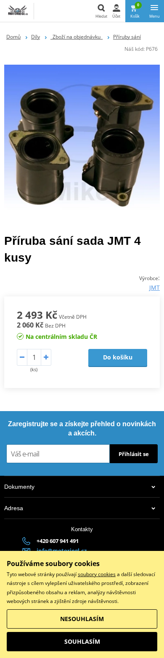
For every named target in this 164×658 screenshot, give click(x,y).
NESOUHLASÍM (82, 619)
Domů (13, 36)
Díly (35, 36)
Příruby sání (127, 36)
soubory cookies (97, 574)
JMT (154, 287)
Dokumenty (19, 486)
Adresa (13, 508)
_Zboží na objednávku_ (76, 36)
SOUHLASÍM (82, 641)
